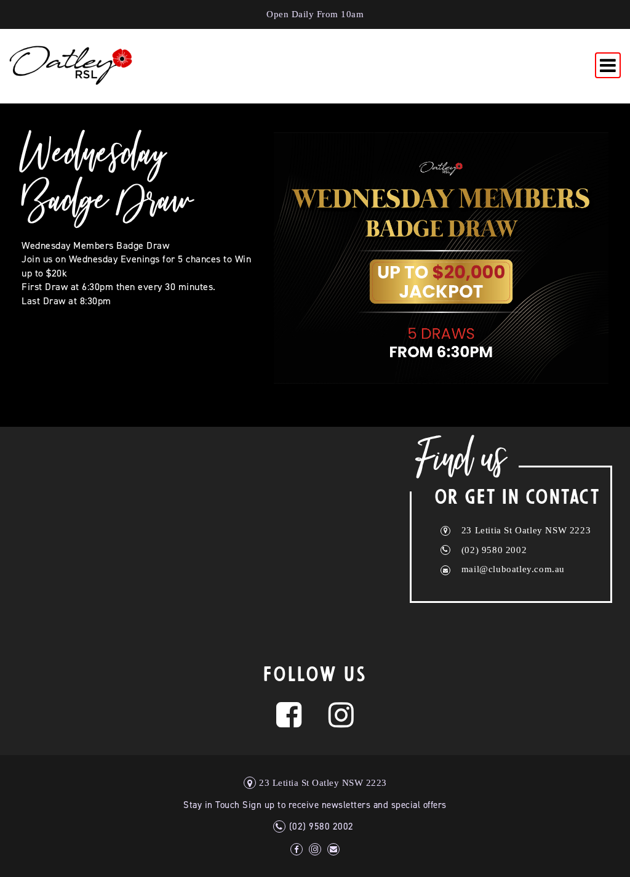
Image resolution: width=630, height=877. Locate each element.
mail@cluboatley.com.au (513, 569)
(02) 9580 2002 (494, 550)
